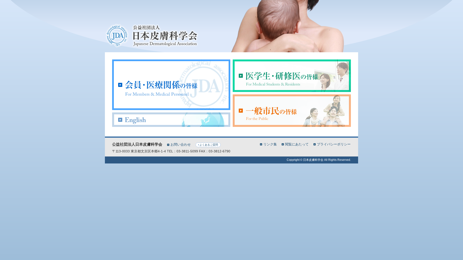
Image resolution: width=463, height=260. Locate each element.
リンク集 (270, 144)
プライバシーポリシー (334, 144)
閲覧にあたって (297, 144)
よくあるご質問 (208, 144)
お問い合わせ (180, 144)
